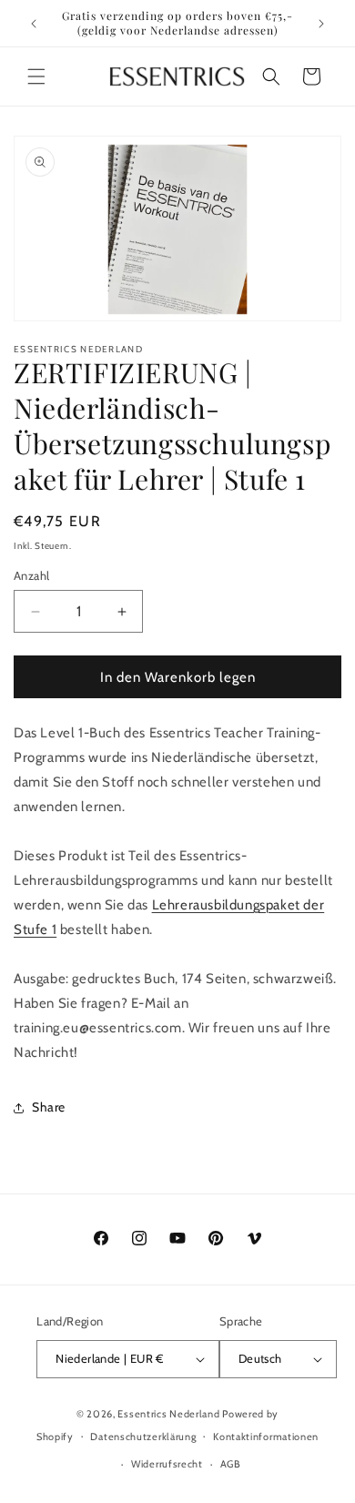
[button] (36, 76)
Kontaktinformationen (266, 1436)
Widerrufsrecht (167, 1463)
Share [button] (49, 1107)
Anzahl (31, 575)
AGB (230, 1463)
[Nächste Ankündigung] (321, 24)
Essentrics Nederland (169, 1413)
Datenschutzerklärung (143, 1436)
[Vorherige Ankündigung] (34, 24)
